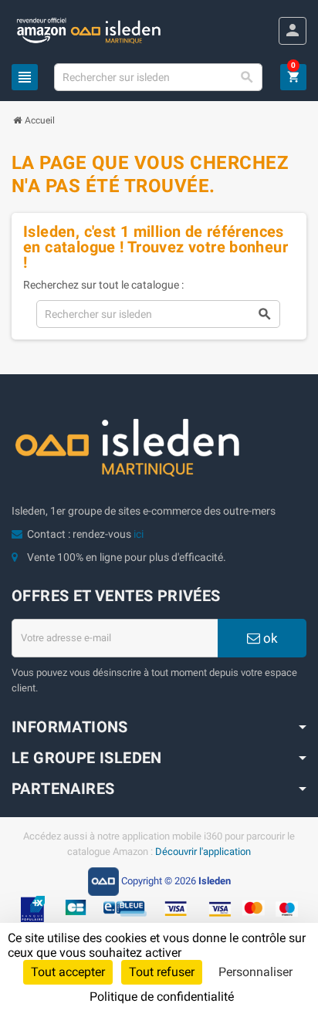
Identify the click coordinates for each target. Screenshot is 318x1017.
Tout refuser (162, 972)
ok (269, 638)
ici (139, 534)
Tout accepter (68, 972)
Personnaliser (255, 972)
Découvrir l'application (203, 851)
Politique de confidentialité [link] (162, 996)
